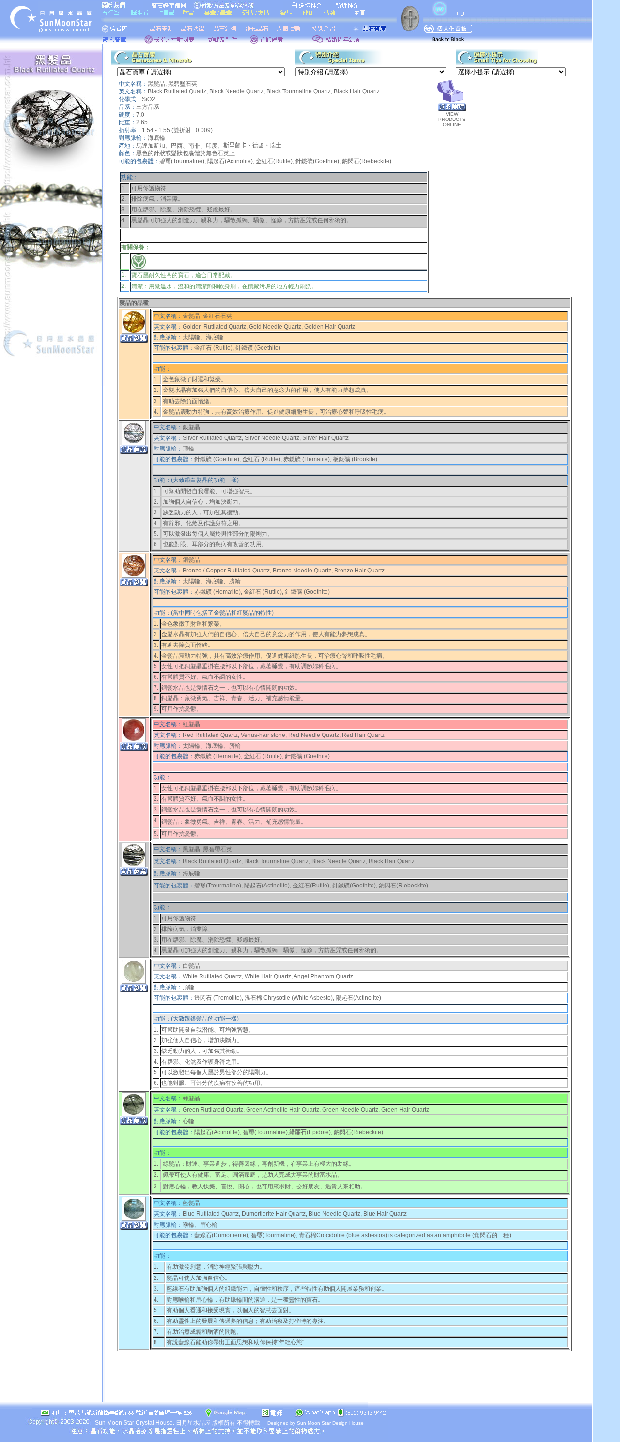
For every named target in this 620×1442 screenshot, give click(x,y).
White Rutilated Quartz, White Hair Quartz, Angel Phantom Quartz (268, 976)
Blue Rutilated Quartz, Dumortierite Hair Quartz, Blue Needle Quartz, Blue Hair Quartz (295, 1213)
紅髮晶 (191, 724)
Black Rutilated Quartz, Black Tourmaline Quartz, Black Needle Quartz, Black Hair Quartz (299, 861)
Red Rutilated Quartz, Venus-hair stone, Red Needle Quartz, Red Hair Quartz (284, 735)
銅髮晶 (191, 559)
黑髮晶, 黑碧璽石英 (207, 849)
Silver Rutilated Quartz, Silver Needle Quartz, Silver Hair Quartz (266, 438)
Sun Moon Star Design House (330, 1423)
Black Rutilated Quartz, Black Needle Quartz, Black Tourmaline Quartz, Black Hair (254, 91)
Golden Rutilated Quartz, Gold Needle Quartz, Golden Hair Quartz (269, 326)
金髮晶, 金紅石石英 (207, 316)
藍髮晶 (191, 1203)
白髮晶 (191, 965)
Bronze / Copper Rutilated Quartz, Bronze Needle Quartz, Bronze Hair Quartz (284, 570)
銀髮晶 (191, 427)
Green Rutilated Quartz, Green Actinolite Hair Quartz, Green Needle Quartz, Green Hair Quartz (306, 1109)
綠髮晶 (191, 1098)
